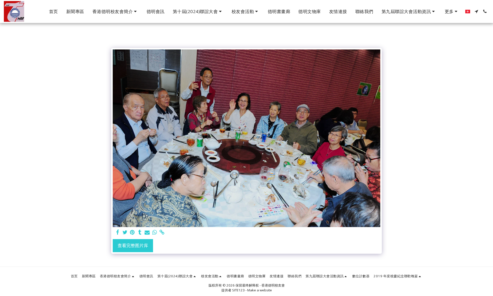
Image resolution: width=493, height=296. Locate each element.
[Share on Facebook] (117, 232)
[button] (115, 11)
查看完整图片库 (133, 245)
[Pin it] (132, 232)
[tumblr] (140, 232)
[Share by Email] (147, 232)
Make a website (259, 290)
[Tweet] (125, 232)
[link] (162, 232)
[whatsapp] (154, 232)
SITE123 (238, 290)
